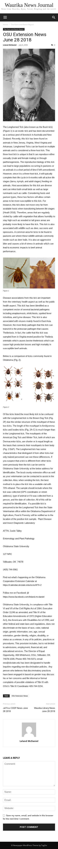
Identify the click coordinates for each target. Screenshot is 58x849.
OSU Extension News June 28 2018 (24, 37)
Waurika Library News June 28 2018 (44, 710)
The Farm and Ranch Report (22, 24)
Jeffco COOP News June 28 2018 (15, 710)
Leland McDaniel (10, 45)
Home (5, 24)
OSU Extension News (20, 696)
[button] (54, 17)
